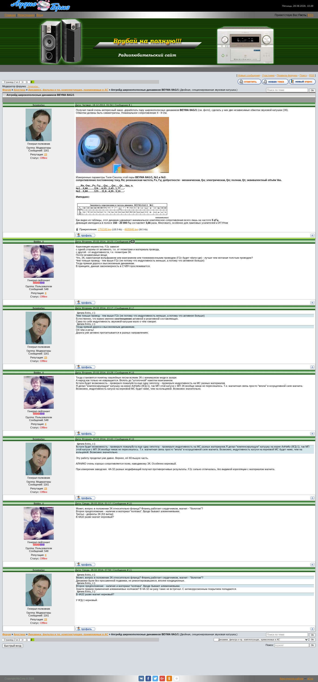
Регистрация (26, 15)
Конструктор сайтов (291, 678)
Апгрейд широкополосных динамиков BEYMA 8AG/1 (145, 89)
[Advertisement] (159, 662)
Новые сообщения (249, 75)
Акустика (19, 89)
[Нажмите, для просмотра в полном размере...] (122, 172)
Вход (40, 15)
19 (132, 439)
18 (132, 372)
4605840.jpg (131, 229)
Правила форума (287, 75)
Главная (10, 15)
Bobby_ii (39, 241)
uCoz (310, 678)
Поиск (303, 75)
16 (132, 241)
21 (130, 570)
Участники (268, 75)
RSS (310, 15)
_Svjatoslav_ (33, 86)
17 (132, 308)
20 (130, 503)
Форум (6, 89)
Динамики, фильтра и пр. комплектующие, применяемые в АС (68, 89)
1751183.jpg (104, 229)
